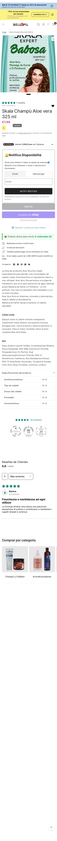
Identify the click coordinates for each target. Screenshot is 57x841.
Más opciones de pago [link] (28, 220)
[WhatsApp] (25, 264)
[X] (17, 264)
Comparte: (6, 264)
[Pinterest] (21, 264)
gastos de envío (24, 133)
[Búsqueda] (38, 24)
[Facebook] (14, 264)
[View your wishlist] (48, 24)
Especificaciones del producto (16, 373)
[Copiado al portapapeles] (29, 264)
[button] (9, 102)
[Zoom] (53, 39)
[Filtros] (5, 476)
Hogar (4, 32)
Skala (12, 106)
